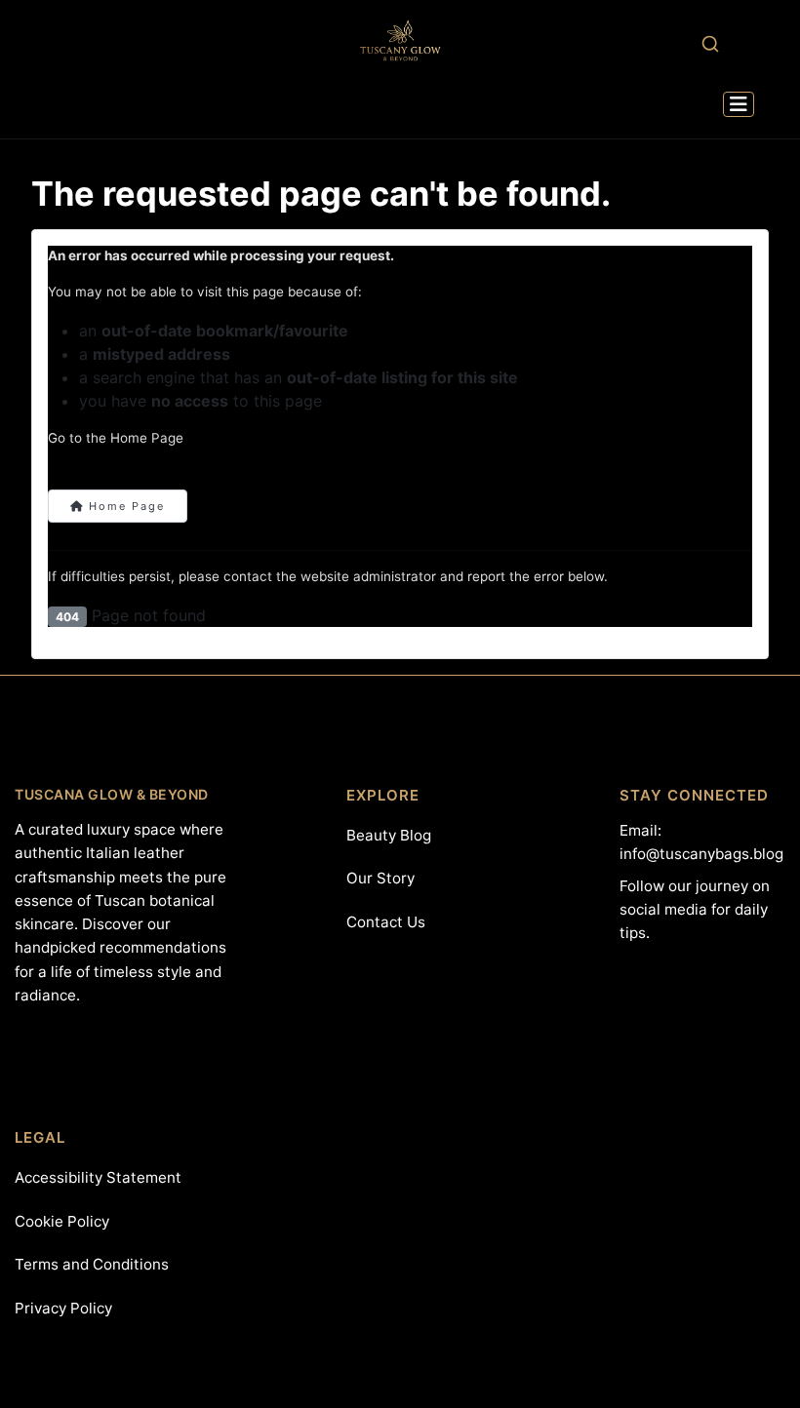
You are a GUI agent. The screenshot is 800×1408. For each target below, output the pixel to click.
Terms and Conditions (92, 1264)
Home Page (124, 506)
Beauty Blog (388, 835)
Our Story (380, 878)
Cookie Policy (62, 1221)
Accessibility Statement (98, 1177)
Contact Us (385, 922)
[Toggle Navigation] (738, 104)
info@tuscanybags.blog (701, 853)
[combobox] (710, 43)
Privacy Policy (63, 1308)
